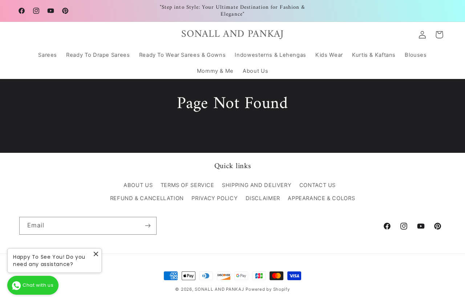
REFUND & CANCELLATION (147, 198)
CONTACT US (317, 185)
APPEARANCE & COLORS (321, 198)
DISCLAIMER (263, 198)
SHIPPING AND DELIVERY (256, 185)
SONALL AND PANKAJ (219, 289)
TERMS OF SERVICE (187, 185)
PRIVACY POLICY (214, 198)
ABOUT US (138, 185)
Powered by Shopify (268, 289)
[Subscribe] (147, 226)
